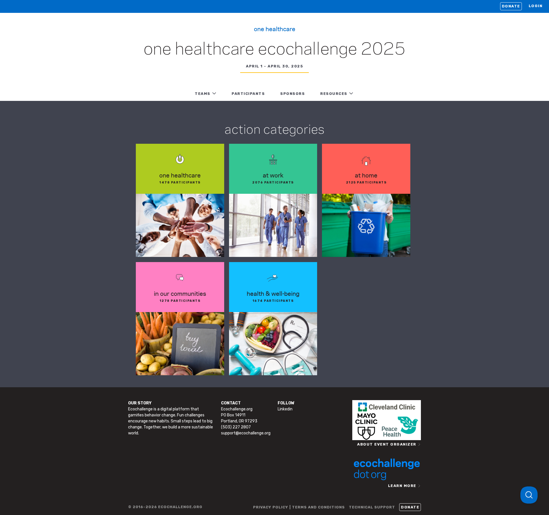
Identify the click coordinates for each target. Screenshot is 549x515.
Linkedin (285, 409)
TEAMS (202, 93)
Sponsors (292, 93)
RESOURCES (333, 93)
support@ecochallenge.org (245, 433)
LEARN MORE (402, 486)
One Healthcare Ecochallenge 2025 (274, 50)
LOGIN (536, 6)
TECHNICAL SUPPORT (372, 507)
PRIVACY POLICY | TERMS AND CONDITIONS (299, 507)
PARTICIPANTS (248, 93)
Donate (511, 6)
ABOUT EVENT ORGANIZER (386, 444)
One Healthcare (274, 29)
